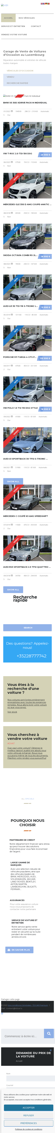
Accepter (29, 1108)
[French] (44, 4)
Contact (36, 26)
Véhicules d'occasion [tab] (20, 70)
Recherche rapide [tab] (17, 83)
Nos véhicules (27, 18)
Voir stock (12, 712)
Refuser (28, 1115)
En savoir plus (21, 950)
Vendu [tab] (10, 77)
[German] (46, 4)
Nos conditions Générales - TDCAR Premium (28, 1005)
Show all (13, 481)
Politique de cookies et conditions (28, 1129)
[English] (42, 4)
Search (28, 627)
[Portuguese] (48, 4)
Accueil (8, 18)
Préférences (28, 1123)
